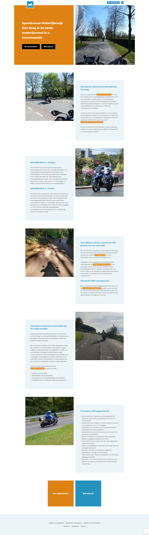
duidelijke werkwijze (37, 368)
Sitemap (83, 526)
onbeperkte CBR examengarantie (92, 122)
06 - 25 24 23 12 (113, 2)
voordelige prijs (100, 255)
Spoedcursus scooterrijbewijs (92, 523)
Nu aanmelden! (60, 493)
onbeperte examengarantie (92, 288)
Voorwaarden (75, 526)
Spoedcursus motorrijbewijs (74, 523)
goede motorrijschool (104, 94)
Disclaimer (66, 526)
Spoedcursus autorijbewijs (56, 523)
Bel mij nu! (88, 493)
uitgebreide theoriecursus (101, 264)
